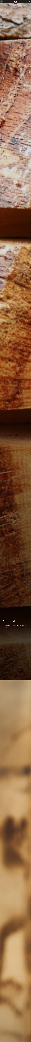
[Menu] (1, 1)
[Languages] (29, 1)
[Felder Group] (15, 3)
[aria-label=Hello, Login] (26, 1)
